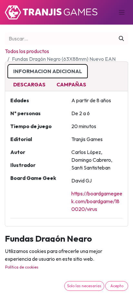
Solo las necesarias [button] (84, 285)
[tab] (47, 71)
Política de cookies (21, 267)
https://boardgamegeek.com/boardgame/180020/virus (96, 201)
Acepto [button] (116, 285)
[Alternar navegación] (121, 12)
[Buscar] (121, 38)
